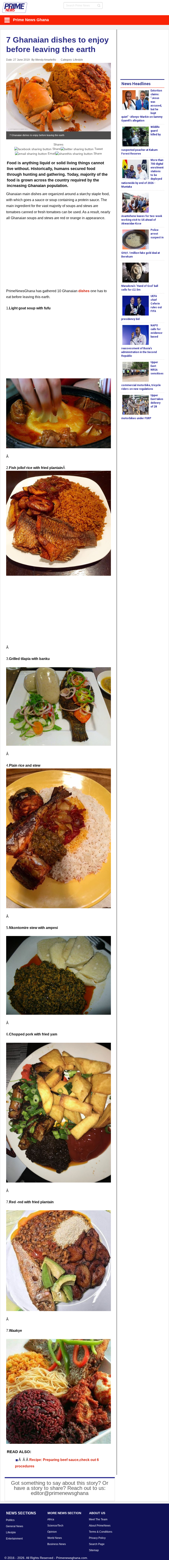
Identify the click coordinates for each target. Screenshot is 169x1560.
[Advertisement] (58, 257)
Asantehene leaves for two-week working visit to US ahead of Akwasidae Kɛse (141, 220)
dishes (84, 291)
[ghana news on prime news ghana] (15, 7)
